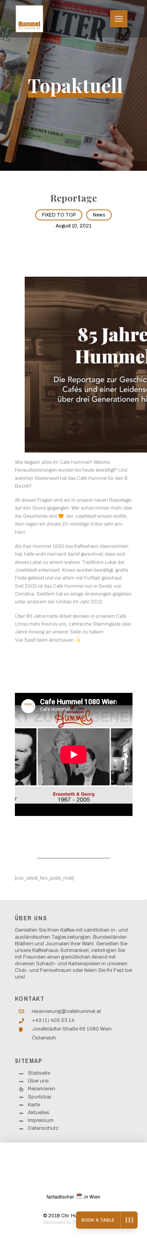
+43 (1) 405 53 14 (53, 1020)
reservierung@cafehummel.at (66, 1011)
